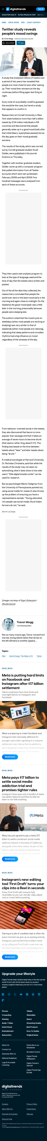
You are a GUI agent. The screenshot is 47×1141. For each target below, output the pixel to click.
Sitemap (30, 1114)
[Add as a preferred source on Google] (8, 43)
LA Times (11, 512)
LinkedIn (39, 994)
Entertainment (7, 1031)
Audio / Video (7, 1023)
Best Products (32, 1027)
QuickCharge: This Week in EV (21, 656)
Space (29, 1019)
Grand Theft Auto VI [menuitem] (9, 15)
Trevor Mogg (8, 39)
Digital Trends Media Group (13, 1127)
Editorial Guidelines (9, 1058)
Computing (6, 1015)
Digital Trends (13, 11)
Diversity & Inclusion (10, 1114)
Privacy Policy (32, 1104)
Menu (3, 9)
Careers (5, 1104)
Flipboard (3, 1000)
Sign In (40, 9)
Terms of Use (7, 1119)
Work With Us (7, 1109)
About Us (5, 1045)
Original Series (32, 1035)
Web (3, 656)
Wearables (31, 1015)
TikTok (27, 994)
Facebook (3, 994)
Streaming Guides (34, 1023)
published (19, 153)
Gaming (5, 1019)
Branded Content (33, 1052)
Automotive (6, 1035)
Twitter (39, 656)
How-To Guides (33, 1031)
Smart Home (7, 1027)
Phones (5, 1011)
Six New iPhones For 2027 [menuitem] (27, 15)
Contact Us (6, 1049)
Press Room (31, 1109)
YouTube (21, 994)
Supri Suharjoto (28, 600)
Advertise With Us (9, 1054)
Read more (10, 756)
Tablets (29, 1011)
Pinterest (33, 994)
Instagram (9, 994)
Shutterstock (8, 604)
